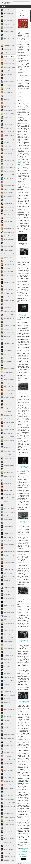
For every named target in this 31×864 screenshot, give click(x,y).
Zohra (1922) (7, 354)
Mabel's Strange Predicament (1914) (12, 677)
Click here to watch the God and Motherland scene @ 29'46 (23, 523)
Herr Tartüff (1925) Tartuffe (9, 217)
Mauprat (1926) (7, 146)
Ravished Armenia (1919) (9, 551)
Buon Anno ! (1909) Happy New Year (12, 741)
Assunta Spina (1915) (8, 637)
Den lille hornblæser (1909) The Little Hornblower (14, 799)
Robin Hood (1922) (8, 361)
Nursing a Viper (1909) (9, 770)
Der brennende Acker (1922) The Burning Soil (14, 390)
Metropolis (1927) (8, 117)
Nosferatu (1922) (7, 383)
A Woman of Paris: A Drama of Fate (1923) (13, 322)
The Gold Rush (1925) (9, 235)
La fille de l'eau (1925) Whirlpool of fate (12, 243)
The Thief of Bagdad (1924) (10, 300)
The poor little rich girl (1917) (10, 544)
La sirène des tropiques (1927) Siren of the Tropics (15, 52)
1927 (20, 853)
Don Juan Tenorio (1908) (9, 849)
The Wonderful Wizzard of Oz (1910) (12, 27)
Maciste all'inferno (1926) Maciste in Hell (12, 189)
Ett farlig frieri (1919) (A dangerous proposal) (13, 512)
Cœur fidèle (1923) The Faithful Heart (12, 318)
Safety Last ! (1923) (8, 339)
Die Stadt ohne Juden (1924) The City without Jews (15, 293)
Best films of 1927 (8, 49)
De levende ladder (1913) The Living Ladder (13, 709)
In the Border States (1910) (9, 20)
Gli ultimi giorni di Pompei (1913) (11, 698)
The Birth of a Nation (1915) (10, 648)
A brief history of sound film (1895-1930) (12, 67)
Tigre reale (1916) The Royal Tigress (12, 598)
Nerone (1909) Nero (8, 781)
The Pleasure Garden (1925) (10, 225)
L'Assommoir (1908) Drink (9, 856)
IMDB (19, 96)
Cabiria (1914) (7, 666)
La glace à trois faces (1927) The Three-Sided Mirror (15, 60)
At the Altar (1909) (8, 831)
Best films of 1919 (8, 501)
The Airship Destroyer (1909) (10, 788)
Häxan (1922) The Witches (9, 368)
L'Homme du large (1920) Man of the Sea (13, 458)
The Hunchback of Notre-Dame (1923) (12, 332)
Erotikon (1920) (7, 462)
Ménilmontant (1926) (8, 142)
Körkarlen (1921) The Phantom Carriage (12, 451)
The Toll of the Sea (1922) (9, 400)
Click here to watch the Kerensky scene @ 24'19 (23, 467)
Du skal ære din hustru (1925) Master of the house (15, 228)
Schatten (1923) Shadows (9, 325)
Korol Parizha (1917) (8, 505)
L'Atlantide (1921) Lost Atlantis (10, 429)
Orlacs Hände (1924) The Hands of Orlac (13, 282)
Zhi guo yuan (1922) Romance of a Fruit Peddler (14, 357)
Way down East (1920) (9, 476)
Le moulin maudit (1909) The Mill (11, 756)
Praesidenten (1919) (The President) (12, 548)
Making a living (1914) (9, 673)
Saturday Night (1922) (8, 408)
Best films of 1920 (8, 454)
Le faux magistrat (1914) (9, 655)
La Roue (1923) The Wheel (10, 343)
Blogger (20, 863)
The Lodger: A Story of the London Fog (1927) (14, 110)
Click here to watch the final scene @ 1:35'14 (23, 702)
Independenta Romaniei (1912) (10, 713)
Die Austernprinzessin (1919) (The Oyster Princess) (15, 530)
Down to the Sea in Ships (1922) (11, 386)
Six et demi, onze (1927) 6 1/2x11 (11, 85)
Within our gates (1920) (9, 494)
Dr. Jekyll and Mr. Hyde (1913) (10, 706)
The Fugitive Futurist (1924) (10, 278)
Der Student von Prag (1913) (10, 688)
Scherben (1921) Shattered (10, 426)
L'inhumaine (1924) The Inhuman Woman (13, 264)
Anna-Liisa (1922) (8, 393)
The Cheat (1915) (8, 627)
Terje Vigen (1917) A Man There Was (12, 555)
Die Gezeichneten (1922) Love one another (13, 397)
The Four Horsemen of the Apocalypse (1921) (14, 440)
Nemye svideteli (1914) (9, 659)
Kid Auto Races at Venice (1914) (11, 680)
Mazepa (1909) (7, 792)
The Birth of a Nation (23, 835)
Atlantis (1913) (7, 684)
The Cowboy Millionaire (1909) (10, 784)
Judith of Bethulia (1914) (9, 670)
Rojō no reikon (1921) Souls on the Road (13, 433)
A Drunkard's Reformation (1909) (11, 824)
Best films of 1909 (8, 42)
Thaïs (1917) (6, 515)
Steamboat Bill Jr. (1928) (9, 45)
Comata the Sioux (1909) (9, 802)
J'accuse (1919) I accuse (9, 540)
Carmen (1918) (7, 558)
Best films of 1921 (8, 411)
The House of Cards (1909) (10, 752)
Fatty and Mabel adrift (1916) (10, 623)
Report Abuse (25, 863)
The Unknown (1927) (8, 92)
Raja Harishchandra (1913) (10, 695)
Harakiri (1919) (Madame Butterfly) (11, 508)
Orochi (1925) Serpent (9, 214)
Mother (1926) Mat (8, 153)
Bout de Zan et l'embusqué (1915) (11, 641)
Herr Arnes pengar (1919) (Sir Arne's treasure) (14, 523)
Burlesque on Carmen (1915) (10, 630)
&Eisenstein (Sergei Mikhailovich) (23, 850)
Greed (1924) (7, 268)
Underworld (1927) (8, 74)
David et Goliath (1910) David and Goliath (13, 38)
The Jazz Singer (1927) (9, 63)
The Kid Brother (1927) (9, 113)
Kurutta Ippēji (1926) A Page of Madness (12, 164)
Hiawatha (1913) (7, 702)
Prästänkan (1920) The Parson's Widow (12, 469)
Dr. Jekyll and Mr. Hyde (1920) (10, 487)
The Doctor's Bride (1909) (9, 806)
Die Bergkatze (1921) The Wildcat (11, 436)
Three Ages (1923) (8, 329)
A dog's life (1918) (8, 573)
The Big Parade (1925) (9, 221)
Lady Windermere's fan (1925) (10, 203)
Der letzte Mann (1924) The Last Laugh (12, 271)
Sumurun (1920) (7, 479)
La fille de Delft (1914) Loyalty (10, 662)
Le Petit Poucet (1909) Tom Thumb (11, 835)
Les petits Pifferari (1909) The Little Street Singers (14, 820)
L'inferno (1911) (7, 720)
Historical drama (23, 854)
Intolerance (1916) (8, 601)
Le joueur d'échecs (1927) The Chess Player (13, 81)
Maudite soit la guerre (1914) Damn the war (13, 652)
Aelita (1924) (6, 286)
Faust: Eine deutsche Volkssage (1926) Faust (13, 156)
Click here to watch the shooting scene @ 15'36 (23, 393)
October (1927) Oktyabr (9, 56)
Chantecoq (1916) (8, 591)
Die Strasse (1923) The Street (10, 314)
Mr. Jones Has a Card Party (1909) (11, 838)
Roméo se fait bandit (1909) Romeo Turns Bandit (14, 749)
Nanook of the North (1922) (10, 375)
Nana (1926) (6, 182)
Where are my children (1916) (10, 605)
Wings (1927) (7, 88)
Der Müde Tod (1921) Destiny (10, 422)
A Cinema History (7, 9)
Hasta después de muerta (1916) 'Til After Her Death (15, 612)
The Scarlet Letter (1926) (9, 167)
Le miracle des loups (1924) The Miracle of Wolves (15, 275)
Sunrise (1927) (7, 70)
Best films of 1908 (8, 842)
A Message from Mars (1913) (10, 691)
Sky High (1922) (7, 404)
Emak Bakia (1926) (8, 124)
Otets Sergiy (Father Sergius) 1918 (11, 566)
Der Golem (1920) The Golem (10, 472)
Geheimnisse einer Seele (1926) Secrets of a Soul (15, 196)
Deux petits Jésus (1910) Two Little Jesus (13, 24)
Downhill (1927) (7, 99)
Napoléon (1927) (7, 106)
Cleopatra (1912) (7, 716)
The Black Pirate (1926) (9, 185)
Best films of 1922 (8, 350)
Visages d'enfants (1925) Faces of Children (13, 253)
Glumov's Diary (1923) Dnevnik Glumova (12, 336)
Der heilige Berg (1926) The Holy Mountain (13, 149)
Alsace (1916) (7, 616)
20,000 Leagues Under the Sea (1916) (12, 594)
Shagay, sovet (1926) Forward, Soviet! (12, 174)
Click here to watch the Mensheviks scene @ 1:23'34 (23, 642)
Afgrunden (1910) (8, 727)
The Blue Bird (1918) (8, 584)
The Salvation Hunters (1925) (10, 246)
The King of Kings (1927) (9, 103)
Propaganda (23, 856)
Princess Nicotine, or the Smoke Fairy (12, 810)
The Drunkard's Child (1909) (10, 813)
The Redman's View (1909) (10, 745)
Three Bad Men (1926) (9, 171)
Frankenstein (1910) (8, 31)
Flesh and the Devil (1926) (9, 131)
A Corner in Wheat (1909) (9, 759)
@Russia (25, 853)
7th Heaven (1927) (8, 95)
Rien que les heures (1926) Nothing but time (13, 160)
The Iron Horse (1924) (8, 289)
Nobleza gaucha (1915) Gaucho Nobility (12, 645)
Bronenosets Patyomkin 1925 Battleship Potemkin (14, 207)
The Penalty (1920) (8, 483)
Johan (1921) (7, 447)
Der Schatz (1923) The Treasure (11, 347)
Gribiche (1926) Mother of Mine (10, 192)
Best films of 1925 (8, 200)
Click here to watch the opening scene (23, 314)
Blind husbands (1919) (9, 519)
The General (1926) (8, 128)
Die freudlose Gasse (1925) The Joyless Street (14, 239)
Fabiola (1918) (7, 580)
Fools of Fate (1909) (8, 795)
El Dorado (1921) (7, 418)
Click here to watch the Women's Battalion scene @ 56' (23, 598)
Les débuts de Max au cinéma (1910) (12, 723)
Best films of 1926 (8, 121)
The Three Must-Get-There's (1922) (11, 372)
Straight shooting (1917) (9, 526)
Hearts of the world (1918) (9, 576)
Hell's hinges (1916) (8, 619)
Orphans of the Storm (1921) (10, 415)
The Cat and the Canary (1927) (10, 78)
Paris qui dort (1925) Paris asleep (11, 250)
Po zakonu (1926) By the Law (10, 135)
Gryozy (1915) (7, 634)
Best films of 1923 (8, 307)
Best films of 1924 (8, 257)
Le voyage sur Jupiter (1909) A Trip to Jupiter (13, 817)
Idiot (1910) (6, 34)
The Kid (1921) (7, 444)
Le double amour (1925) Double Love (12, 210)
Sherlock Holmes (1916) (9, 609)
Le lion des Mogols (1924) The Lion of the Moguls (14, 261)
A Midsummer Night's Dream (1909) (11, 763)
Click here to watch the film (23, 93)
